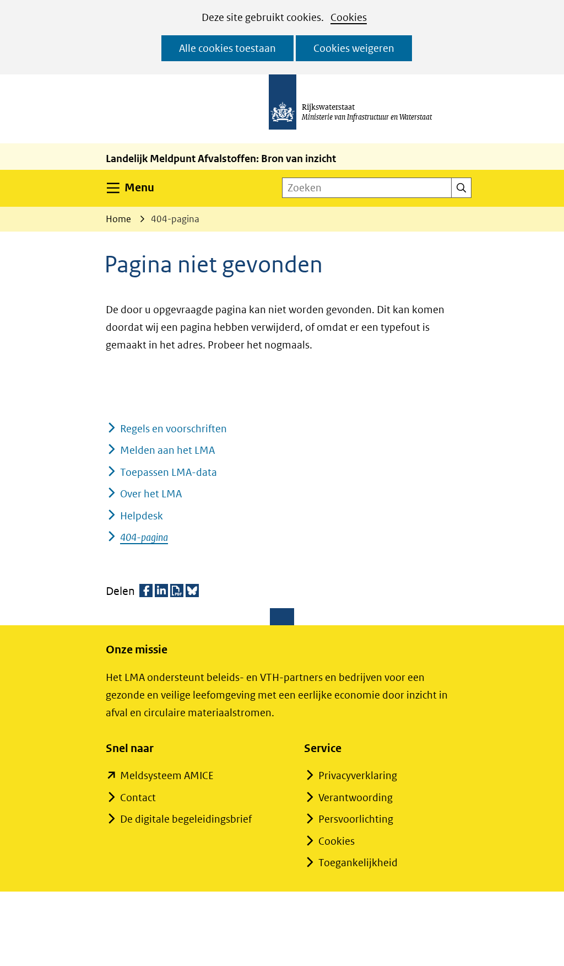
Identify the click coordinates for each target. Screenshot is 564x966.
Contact (138, 797)
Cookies (348, 17)
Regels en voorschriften (173, 428)
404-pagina (144, 537)
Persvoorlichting (355, 819)
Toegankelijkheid (358, 862)
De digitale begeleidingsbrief (186, 819)
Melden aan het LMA (167, 450)
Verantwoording (355, 797)
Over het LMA (151, 493)
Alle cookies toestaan (227, 48)
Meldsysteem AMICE (167, 775)
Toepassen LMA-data (168, 472)
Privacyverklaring (357, 775)
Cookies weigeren (353, 48)
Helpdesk (141, 515)
